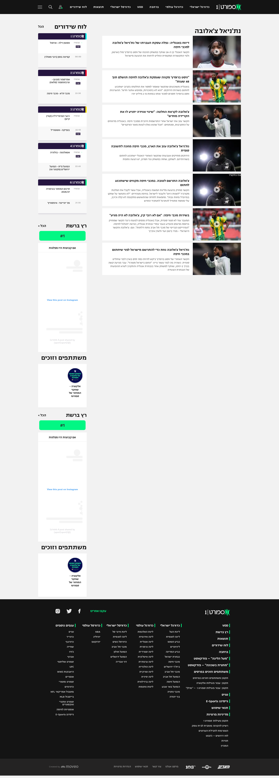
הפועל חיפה (173, 681)
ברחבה (154, 7)
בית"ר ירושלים (172, 666)
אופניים (69, 676)
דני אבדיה (121, 661)
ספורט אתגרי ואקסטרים (66, 703)
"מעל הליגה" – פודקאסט (211, 658)
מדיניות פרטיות (217, 714)
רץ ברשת (222, 632)
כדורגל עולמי (174, 7)
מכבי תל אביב (172, 671)
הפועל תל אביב (171, 676)
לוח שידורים (78, 7)
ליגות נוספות (146, 686)
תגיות (224, 740)
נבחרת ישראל (172, 656)
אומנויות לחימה (65, 709)
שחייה (70, 646)
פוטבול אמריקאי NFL (62, 691)
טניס (225, 694)
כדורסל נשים (120, 641)
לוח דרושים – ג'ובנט (217, 735)
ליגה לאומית (173, 636)
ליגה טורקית (146, 671)
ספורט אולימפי (65, 661)
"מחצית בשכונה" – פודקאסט (208, 665)
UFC (72, 666)
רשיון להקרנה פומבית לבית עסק (210, 725)
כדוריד (70, 636)
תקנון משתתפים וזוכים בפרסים (210, 678)
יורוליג (96, 636)
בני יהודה (175, 696)
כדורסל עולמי (91, 625)
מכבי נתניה (173, 691)
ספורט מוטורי (66, 681)
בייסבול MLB (67, 696)
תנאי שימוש (220, 707)
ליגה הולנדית (146, 666)
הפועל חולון (120, 651)
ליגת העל (174, 631)
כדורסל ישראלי (120, 7)
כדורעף (70, 641)
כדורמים (69, 686)
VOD (140, 7)
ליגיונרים (175, 646)
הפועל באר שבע (171, 686)
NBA (97, 631)
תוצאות (98, 7)
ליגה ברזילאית (145, 681)
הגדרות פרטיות (122, 766)
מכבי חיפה (174, 661)
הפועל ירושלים (118, 656)
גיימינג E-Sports (217, 701)
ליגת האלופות (145, 631)
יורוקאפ (96, 641)
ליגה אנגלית (146, 641)
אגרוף (70, 656)
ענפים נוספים (65, 625)
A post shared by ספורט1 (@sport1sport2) (62, 341)
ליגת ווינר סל (119, 631)
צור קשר (156, 766)
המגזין (224, 745)
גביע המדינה (173, 651)
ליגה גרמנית (146, 646)
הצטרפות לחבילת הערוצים (213, 730)
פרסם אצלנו (171, 766)
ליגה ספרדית (146, 651)
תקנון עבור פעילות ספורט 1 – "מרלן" (207, 688)
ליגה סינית (147, 676)
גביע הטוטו (174, 641)
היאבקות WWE (65, 671)
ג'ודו (71, 651)
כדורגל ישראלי (200, 7)
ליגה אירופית (146, 636)
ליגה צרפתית (146, 661)
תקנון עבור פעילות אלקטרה (212, 683)
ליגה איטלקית (145, 656)
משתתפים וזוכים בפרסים (211, 671)
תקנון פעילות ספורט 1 (215, 720)
